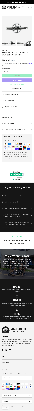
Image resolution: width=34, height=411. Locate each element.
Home (3, 13)
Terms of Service (22, 406)
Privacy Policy (15, 406)
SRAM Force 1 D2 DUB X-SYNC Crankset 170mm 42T (17, 13)
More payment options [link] (17, 84)
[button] (28, 7)
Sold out (17, 75)
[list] (17, 28)
